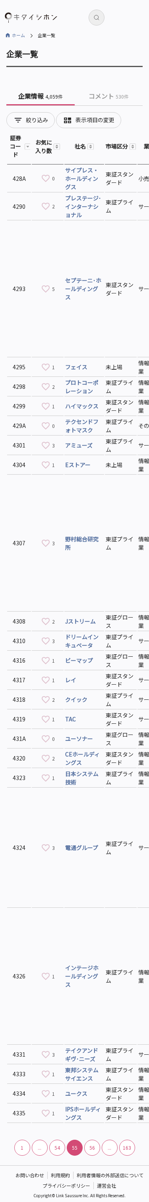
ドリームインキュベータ (82, 641)
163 (127, 1147)
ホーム (18, 35)
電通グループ (81, 847)
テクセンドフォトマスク (82, 426)
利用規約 (60, 1175)
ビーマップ (79, 660)
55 (74, 1147)
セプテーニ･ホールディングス (83, 288)
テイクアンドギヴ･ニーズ (81, 1054)
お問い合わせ (29, 1175)
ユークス (76, 1093)
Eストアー (78, 465)
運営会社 (106, 1185)
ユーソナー (79, 739)
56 (92, 1147)
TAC (70, 719)
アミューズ (79, 445)
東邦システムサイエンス (82, 1074)
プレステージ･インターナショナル (83, 206)
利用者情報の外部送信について (110, 1175)
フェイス (76, 367)
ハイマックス (82, 406)
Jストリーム (80, 621)
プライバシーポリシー (66, 1185)
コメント (109, 96)
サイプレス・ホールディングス (82, 178)
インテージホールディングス (82, 976)
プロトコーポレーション (82, 386)
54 (57, 1147)
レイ (70, 680)
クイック (76, 699)
